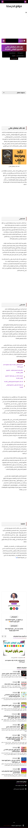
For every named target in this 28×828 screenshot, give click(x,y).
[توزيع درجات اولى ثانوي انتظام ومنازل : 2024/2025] (24, 705)
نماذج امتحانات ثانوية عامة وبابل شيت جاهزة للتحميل (11, 772)
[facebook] (17, 608)
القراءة (13, 56)
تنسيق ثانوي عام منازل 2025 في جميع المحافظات (12, 750)
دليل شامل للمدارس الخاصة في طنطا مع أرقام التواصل (12, 695)
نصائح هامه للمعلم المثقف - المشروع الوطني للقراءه (14, 371)
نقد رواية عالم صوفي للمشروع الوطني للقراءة (14, 386)
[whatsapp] (11, 608)
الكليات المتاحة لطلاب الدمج (13, 727)
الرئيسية (21, 41)
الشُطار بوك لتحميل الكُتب (18, 789)
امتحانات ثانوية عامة (20, 785)
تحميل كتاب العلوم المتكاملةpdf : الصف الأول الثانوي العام (11, 717)
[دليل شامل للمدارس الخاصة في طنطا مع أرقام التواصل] (24, 694)
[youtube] (14, 608)
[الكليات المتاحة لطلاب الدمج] (24, 726)
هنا (16, 557)
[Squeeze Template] (23, 825)
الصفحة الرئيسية (20, 56)
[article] (14, 619)
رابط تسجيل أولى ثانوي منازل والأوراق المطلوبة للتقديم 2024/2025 (13, 739)
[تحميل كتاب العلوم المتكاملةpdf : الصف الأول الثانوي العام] (24, 716)
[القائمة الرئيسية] (3, 41)
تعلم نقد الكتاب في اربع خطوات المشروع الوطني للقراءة (14, 377)
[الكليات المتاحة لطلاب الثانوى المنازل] (24, 673)
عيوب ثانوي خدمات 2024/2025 (12, 684)
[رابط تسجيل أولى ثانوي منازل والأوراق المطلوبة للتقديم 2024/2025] (24, 737)
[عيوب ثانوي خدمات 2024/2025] (24, 684)
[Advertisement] (14, 23)
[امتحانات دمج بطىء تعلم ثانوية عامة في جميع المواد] (24, 760)
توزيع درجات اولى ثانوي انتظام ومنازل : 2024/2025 (11, 706)
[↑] (14, 822)
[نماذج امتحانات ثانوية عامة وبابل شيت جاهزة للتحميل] (24, 771)
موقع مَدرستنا (14, 6)
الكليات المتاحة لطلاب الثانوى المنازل (11, 674)
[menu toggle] (25, 2)
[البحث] (2, 2)
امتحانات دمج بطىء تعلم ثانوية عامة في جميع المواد (11, 761)
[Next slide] (2, 636)
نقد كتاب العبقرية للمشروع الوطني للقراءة (13, 382)
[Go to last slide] (5, 636)
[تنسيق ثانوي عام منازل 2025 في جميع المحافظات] (24, 749)
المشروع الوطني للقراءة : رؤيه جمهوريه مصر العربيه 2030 (13, 366)
